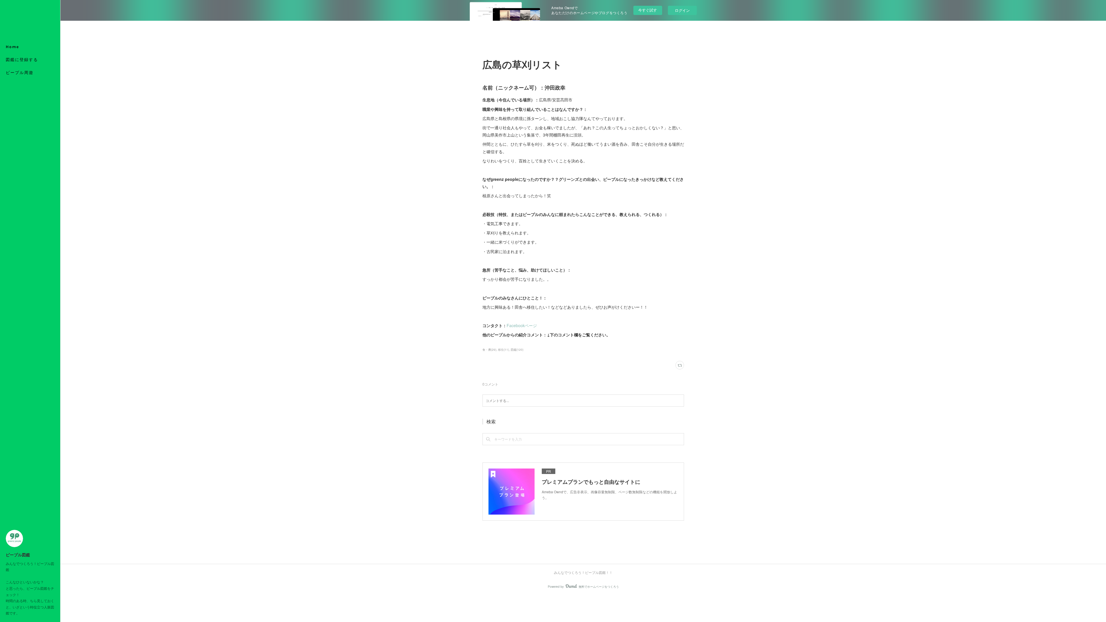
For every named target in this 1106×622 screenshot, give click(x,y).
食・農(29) (489, 350)
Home (12, 46)
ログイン (682, 10)
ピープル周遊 (19, 72)
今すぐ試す (647, 10)
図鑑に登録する (22, 59)
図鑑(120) (517, 350)
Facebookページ (522, 325)
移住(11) (503, 350)
